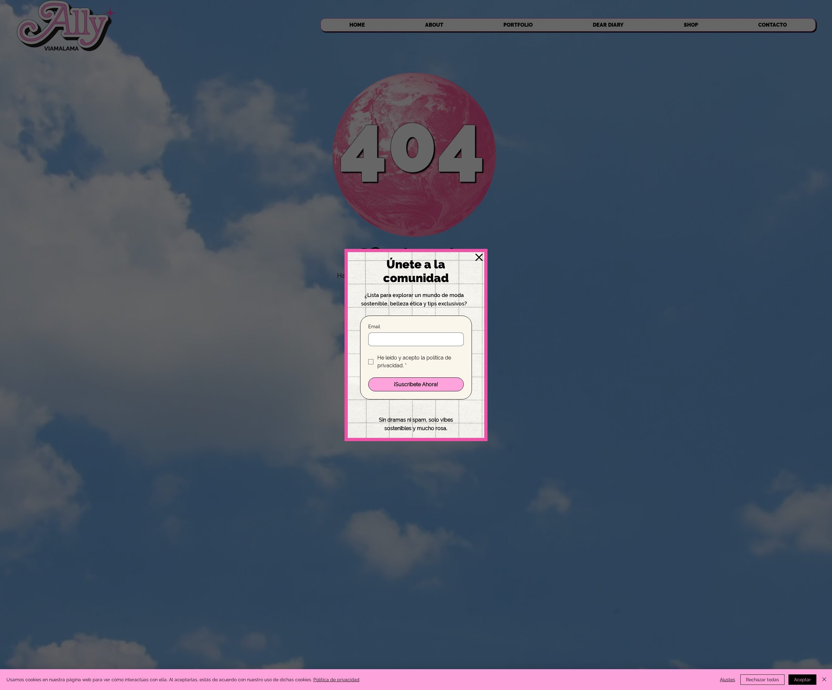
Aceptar (802, 679)
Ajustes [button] (727, 679)
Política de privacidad (336, 679)
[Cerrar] (824, 679)
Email (374, 326)
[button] (479, 258)
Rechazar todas (762, 679)
